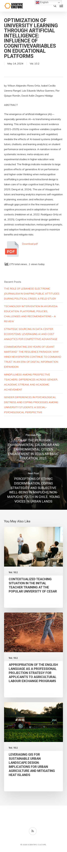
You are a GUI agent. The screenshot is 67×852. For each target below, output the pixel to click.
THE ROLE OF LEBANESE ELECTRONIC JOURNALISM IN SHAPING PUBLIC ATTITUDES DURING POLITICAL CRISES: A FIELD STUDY (31, 293)
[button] (61, 5)
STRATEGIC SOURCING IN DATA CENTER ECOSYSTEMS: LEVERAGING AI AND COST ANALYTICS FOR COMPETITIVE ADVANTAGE (30, 334)
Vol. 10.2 (34, 63)
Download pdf (30, 243)
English (43, 2)
